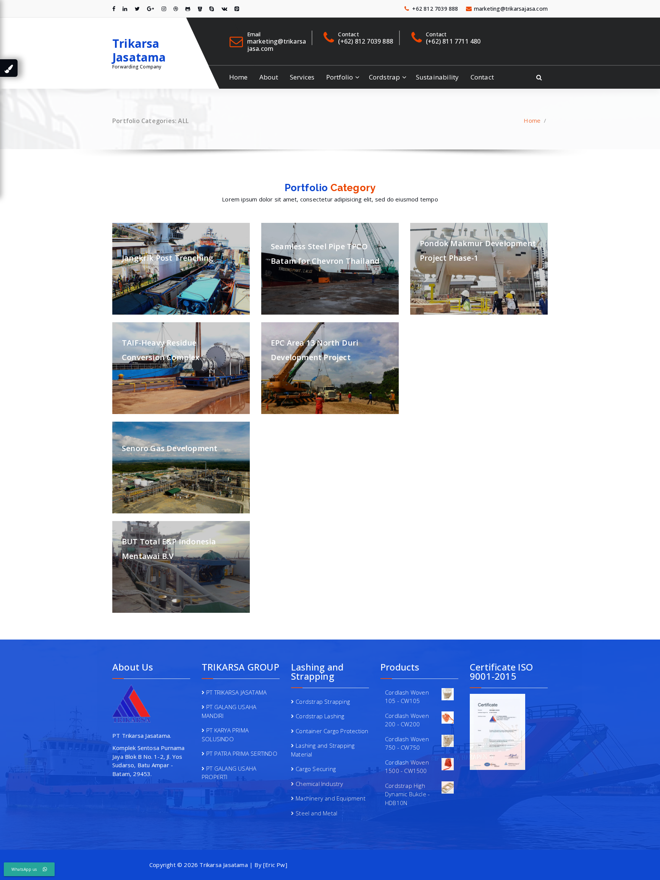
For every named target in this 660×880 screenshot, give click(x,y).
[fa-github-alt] (187, 8)
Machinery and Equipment (331, 798)
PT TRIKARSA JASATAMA (236, 692)
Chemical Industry (319, 783)
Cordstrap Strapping (323, 701)
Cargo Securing (316, 769)
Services (302, 77)
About (268, 77)
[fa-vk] (224, 8)
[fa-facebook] (113, 8)
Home (238, 77)
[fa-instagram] (164, 8)
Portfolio (339, 77)
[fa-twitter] (137, 8)
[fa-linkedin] (125, 8)
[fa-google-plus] (150, 8)
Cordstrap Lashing (320, 716)
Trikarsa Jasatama (139, 50)
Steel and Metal (316, 813)
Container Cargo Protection (332, 731)
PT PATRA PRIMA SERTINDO (241, 753)
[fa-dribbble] (175, 8)
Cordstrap (384, 77)
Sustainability (437, 77)
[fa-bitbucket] (200, 8)
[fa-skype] (211, 8)
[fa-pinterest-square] (237, 8)
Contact (482, 77)
